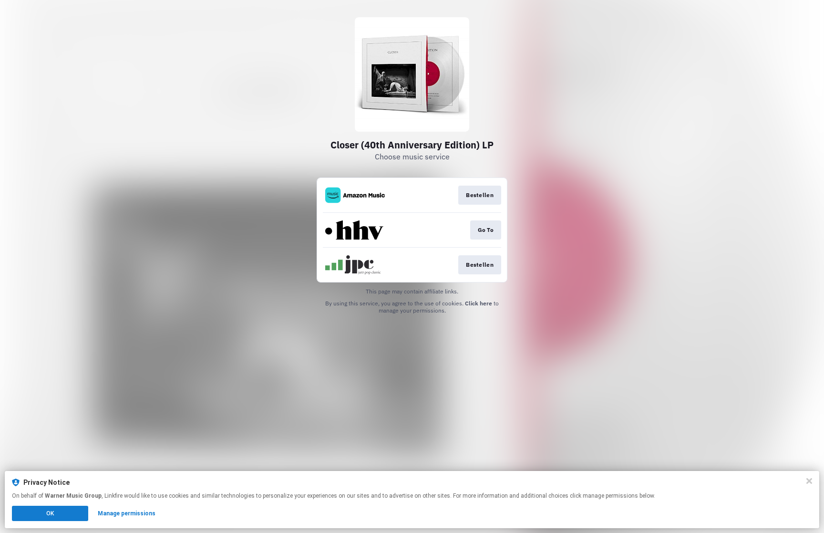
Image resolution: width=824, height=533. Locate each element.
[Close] (809, 481)
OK (50, 513)
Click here (478, 303)
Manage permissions (126, 513)
